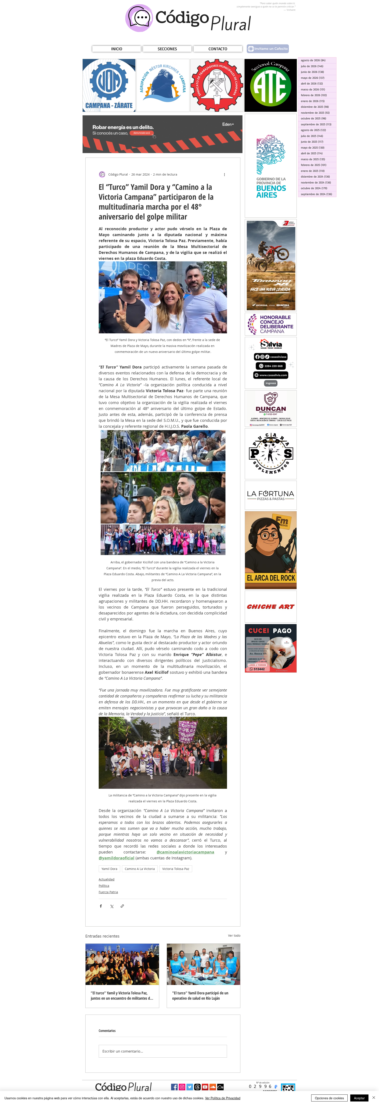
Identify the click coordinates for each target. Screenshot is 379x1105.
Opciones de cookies (329, 1098)
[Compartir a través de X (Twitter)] (111, 906)
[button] (167, 49)
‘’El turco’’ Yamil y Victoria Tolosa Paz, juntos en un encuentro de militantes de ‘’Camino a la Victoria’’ (121, 995)
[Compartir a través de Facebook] (101, 906)
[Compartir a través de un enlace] (122, 906)
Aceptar (359, 1098)
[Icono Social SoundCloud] (212, 1087)
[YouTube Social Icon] (205, 1087)
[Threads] (197, 1087)
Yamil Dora (109, 869)
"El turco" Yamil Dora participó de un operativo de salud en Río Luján (200, 995)
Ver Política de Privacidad (222, 1098)
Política (104, 886)
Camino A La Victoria (140, 869)
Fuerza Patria (108, 892)
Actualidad (106, 879)
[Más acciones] (224, 174)
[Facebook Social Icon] (174, 1087)
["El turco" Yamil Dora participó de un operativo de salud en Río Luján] (203, 964)
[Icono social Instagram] (182, 1087)
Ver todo (234, 935)
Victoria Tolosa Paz (175, 869)
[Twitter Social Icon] (189, 1087)
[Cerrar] (373, 1097)
